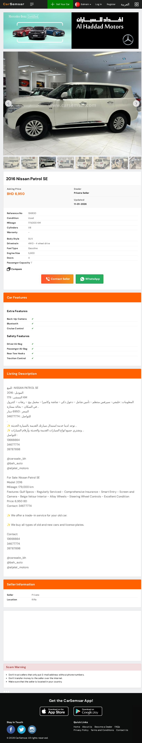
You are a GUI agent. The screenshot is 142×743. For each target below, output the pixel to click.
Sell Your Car (63, 4)
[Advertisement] (72, 635)
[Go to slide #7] (119, 163)
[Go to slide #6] (101, 163)
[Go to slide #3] (47, 163)
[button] (32, 4)
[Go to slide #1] (11, 163)
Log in (98, 4)
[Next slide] (136, 103)
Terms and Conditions (102, 730)
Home (77, 726)
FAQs (117, 726)
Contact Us (122, 730)
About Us (87, 726)
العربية (125, 4)
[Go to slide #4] (65, 163)
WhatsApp (92, 279)
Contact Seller (60, 279)
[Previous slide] (8, 103)
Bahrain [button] (84, 4)
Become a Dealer (103, 726)
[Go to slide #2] (29, 163)
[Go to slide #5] (83, 163)
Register (111, 4)
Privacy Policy (81, 730)
